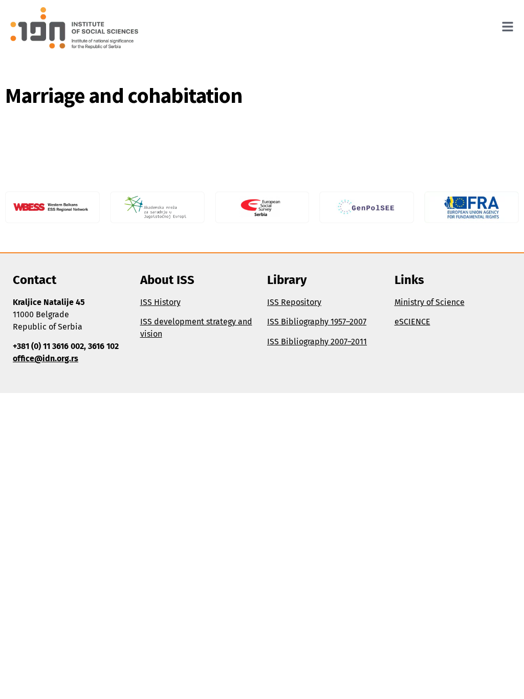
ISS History (160, 302)
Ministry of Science (430, 302)
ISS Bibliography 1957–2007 (316, 321)
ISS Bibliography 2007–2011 (317, 341)
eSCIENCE (412, 321)
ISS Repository (294, 302)
